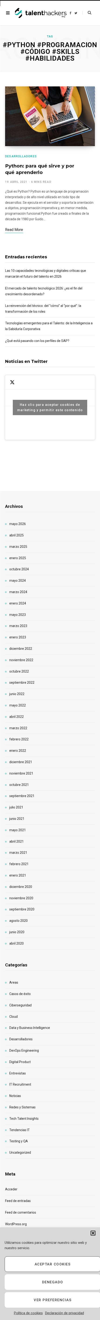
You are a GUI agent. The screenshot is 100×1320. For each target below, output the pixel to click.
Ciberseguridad (20, 1005)
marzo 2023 (18, 626)
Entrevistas (17, 1073)
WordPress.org (16, 1224)
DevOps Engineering (24, 1050)
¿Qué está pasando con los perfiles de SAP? (37, 341)
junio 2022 (16, 694)
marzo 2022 (18, 728)
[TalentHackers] (40, 13)
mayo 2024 (17, 580)
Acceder (11, 1189)
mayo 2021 (17, 830)
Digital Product (20, 1062)
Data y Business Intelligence (29, 1028)
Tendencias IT (19, 1130)
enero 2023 (17, 637)
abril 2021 (16, 841)
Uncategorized (20, 1152)
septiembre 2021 (21, 796)
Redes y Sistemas (22, 1107)
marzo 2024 (18, 592)
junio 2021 (16, 819)
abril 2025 (16, 535)
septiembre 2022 (21, 682)
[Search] (86, 13)
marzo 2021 (18, 852)
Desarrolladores (21, 156)
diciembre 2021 (20, 762)
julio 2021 (16, 807)
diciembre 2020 (20, 887)
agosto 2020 (18, 921)
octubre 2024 (19, 569)
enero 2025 (17, 558)
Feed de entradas (18, 1201)
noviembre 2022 (21, 660)
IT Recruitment (20, 1084)
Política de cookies (28, 1313)
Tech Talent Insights (24, 1118)
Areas (13, 982)
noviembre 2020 (21, 898)
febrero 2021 (19, 864)
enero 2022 (17, 750)
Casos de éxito (20, 994)
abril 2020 (16, 943)
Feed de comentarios (20, 1212)
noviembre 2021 (21, 773)
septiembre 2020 (21, 909)
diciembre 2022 (20, 648)
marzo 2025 (18, 546)
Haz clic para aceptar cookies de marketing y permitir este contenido (50, 407)
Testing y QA (18, 1141)
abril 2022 (16, 717)
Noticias (15, 1096)
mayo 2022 (17, 705)
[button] (93, 1233)
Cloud (13, 1016)
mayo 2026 (17, 524)
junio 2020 (16, 932)
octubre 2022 (19, 671)
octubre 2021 (19, 785)
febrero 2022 (19, 739)
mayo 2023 (17, 615)
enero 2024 (17, 603)
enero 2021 (17, 875)
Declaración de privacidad (64, 1313)
